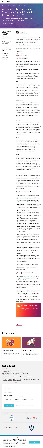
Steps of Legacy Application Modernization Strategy (7, 37)
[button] (40, 333)
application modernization (27, 37)
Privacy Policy (19, 401)
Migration (4, 59)
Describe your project (9, 395)
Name (5, 386)
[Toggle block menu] (40, 1)
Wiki (3, 5)
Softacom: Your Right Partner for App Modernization (6, 42)
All (2, 53)
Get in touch (34, 314)
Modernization (6, 61)
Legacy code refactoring (21, 102)
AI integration (24, 399)
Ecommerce (5, 57)
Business (6, 53)
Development (5, 55)
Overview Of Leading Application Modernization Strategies (6, 33)
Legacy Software (19, 326)
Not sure (31, 399)
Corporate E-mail (8, 391)
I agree (34, 442)
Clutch (16, 382)
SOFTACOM (6, 1)
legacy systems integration (28, 276)
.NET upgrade (16, 399)
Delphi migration (9, 399)
